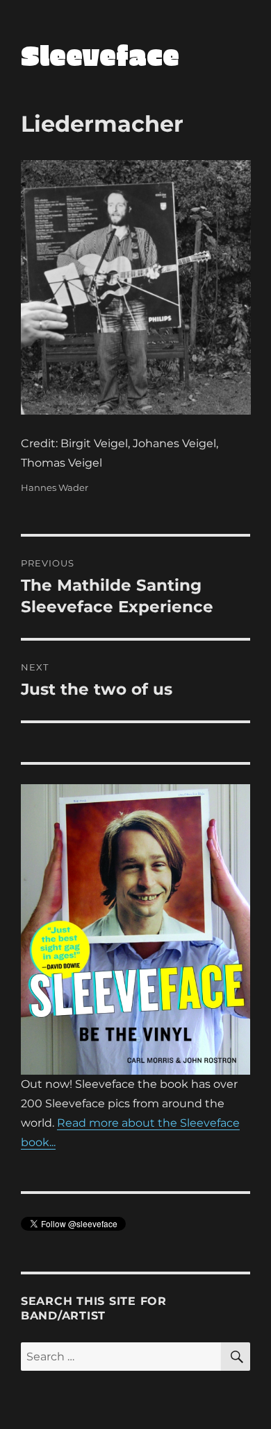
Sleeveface (100, 55)
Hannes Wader (54, 487)
